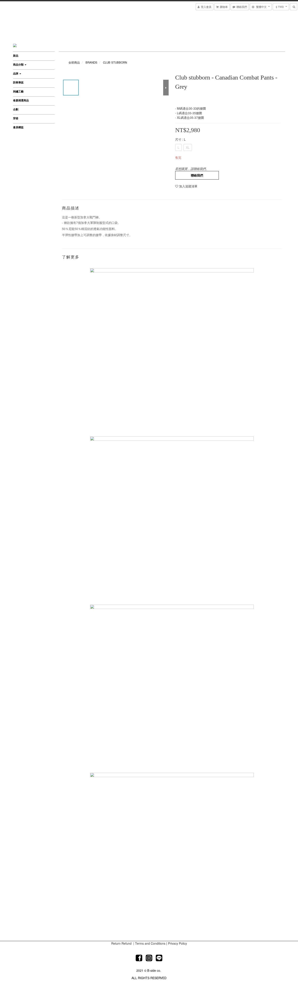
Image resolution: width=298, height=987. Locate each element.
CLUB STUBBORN (115, 62)
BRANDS (91, 62)
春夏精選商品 (21, 100)
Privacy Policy (177, 943)
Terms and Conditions (150, 943)
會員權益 (18, 127)
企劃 (15, 109)
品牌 (16, 73)
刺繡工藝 (18, 91)
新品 (15, 55)
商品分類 (18, 64)
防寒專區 (18, 82)
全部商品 (74, 62)
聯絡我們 (197, 175)
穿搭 (15, 118)
